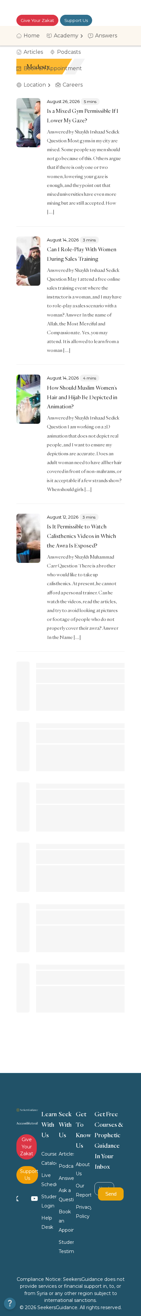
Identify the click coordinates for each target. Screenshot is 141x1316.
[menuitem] (30, 36)
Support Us (76, 20)
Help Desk (47, 1222)
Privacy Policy (83, 1211)
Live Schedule (48, 1179)
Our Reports (83, 1190)
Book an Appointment (66, 1221)
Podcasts (66, 1166)
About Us (83, 1169)
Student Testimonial (66, 1246)
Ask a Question (66, 1195)
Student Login (48, 1201)
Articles (66, 1154)
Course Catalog (48, 1158)
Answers (66, 1178)
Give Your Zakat (37, 20)
